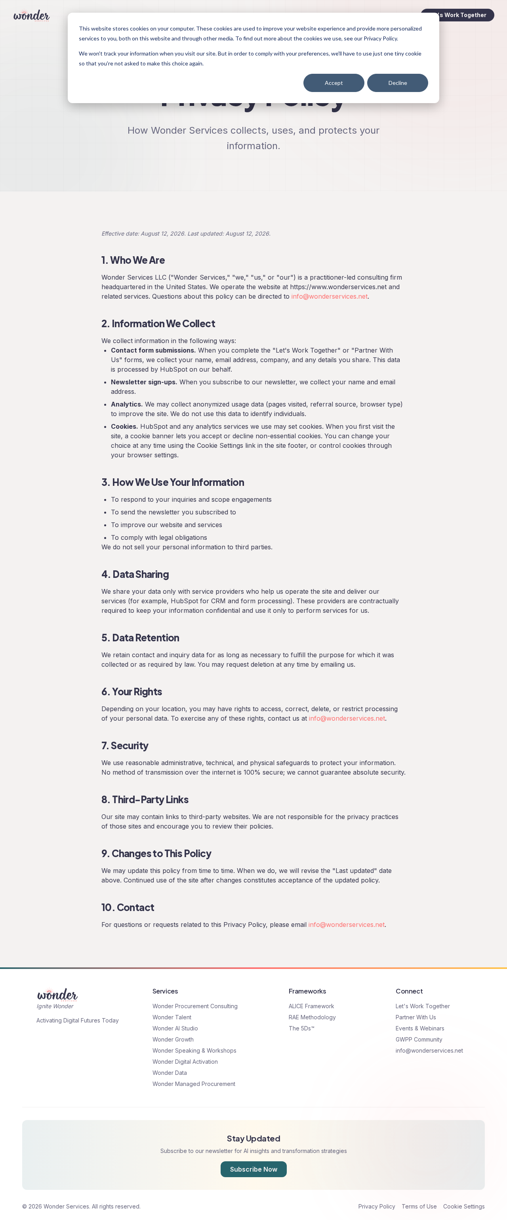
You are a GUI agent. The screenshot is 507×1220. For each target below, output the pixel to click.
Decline (398, 82)
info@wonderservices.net (330, 296)
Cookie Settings (464, 1206)
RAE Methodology (312, 1017)
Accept (334, 82)
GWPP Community (419, 1039)
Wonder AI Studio (175, 1028)
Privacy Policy (376, 1206)
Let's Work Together (457, 15)
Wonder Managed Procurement (193, 1083)
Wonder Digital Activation (185, 1061)
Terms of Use (419, 1206)
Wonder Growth (173, 1039)
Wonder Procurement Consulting (195, 1006)
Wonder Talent (171, 1017)
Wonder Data (169, 1072)
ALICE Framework (311, 1006)
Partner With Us (416, 1017)
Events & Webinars (420, 1028)
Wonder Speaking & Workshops (194, 1050)
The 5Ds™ (301, 1028)
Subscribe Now (253, 1169)
